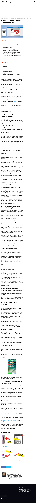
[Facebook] (8, 478)
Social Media (6, 18)
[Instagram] (9, 478)
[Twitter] (6, 496)
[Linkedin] (11, 478)
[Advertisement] (18, 10)
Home (2, 18)
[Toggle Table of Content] (9, 111)
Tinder (15, 101)
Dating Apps (11, 18)
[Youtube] (1, 498)
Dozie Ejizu (9, 472)
